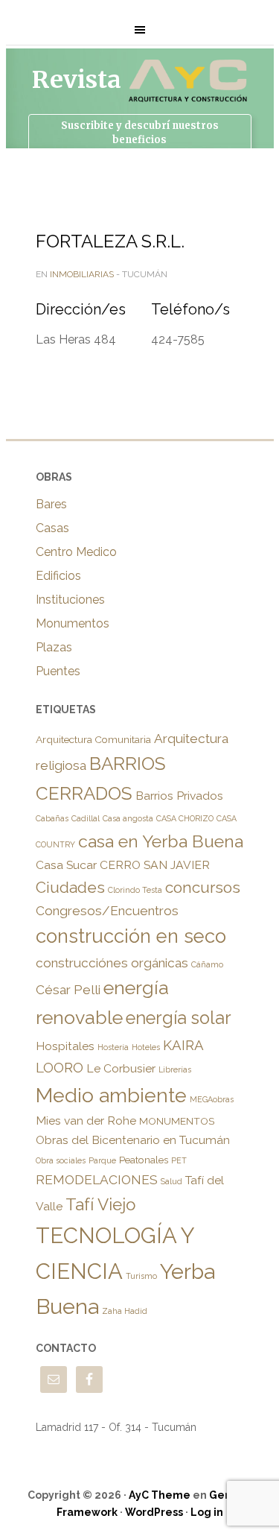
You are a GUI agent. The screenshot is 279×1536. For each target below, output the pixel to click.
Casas (52, 528)
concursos (202, 887)
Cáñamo (207, 964)
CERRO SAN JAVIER (155, 865)
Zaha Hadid (124, 1310)
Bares (51, 504)
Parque (102, 1160)
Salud (171, 1181)
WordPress (154, 1512)
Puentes (58, 671)
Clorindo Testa (135, 889)
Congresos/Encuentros (107, 910)
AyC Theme (159, 1495)
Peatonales (143, 1160)
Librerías (174, 1069)
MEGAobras (212, 1099)
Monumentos (72, 623)
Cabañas (52, 818)
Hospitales (65, 1046)
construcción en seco (131, 936)
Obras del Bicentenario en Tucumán (133, 1140)
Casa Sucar (66, 865)
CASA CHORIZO (185, 818)
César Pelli (68, 989)
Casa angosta (128, 818)
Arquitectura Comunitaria (93, 739)
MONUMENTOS (176, 1121)
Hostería (113, 1047)
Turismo (141, 1275)
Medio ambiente (111, 1095)
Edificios (58, 576)
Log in (206, 1512)
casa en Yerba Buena (160, 841)
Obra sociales (61, 1160)
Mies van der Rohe (86, 1120)
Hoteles (146, 1047)
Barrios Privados (179, 795)
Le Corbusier (120, 1068)
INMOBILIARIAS (82, 274)
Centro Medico (76, 552)
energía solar (178, 1018)
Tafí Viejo (100, 1204)
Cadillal (85, 818)
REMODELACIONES (97, 1179)
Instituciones (70, 599)
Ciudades (70, 887)
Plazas (54, 647)
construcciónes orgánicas (112, 962)
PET (179, 1160)
